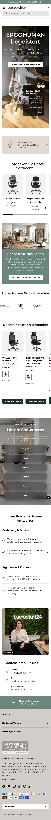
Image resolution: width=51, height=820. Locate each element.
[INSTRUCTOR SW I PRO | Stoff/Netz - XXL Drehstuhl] (36, 341)
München (25, 467)
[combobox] (25, 13)
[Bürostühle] (12, 184)
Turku (25, 458)
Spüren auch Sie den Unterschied (25, 65)
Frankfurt (25, 477)
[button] (47, 7)
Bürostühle (13, 198)
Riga (25, 495)
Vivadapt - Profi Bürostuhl (10, 359)
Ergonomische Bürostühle (36, 200)
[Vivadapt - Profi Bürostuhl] (12, 341)
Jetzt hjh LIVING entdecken (24, 277)
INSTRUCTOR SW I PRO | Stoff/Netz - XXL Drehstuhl (35, 361)
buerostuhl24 (12, 814)
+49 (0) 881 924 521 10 (34, 2)
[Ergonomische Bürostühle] (36, 184)
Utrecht (25, 486)
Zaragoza (25, 449)
